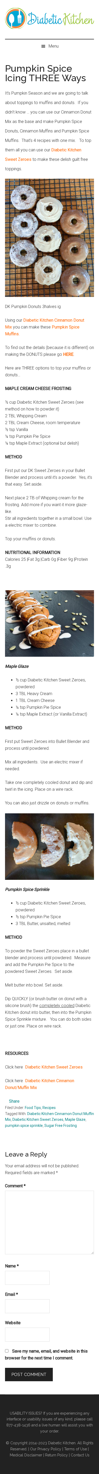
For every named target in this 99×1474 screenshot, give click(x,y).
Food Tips (33, 1108)
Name (12, 1266)
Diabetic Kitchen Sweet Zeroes (54, 1067)
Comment (15, 1185)
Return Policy (56, 1455)
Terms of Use (75, 1449)
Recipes (49, 1108)
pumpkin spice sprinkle (24, 1125)
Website (13, 1322)
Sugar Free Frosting (60, 1125)
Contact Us (80, 1455)
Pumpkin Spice (65, 327)
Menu (54, 46)
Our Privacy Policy (45, 1449)
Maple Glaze (75, 1119)
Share (14, 1101)
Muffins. (12, 333)
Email (11, 1294)
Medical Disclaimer (26, 1455)
